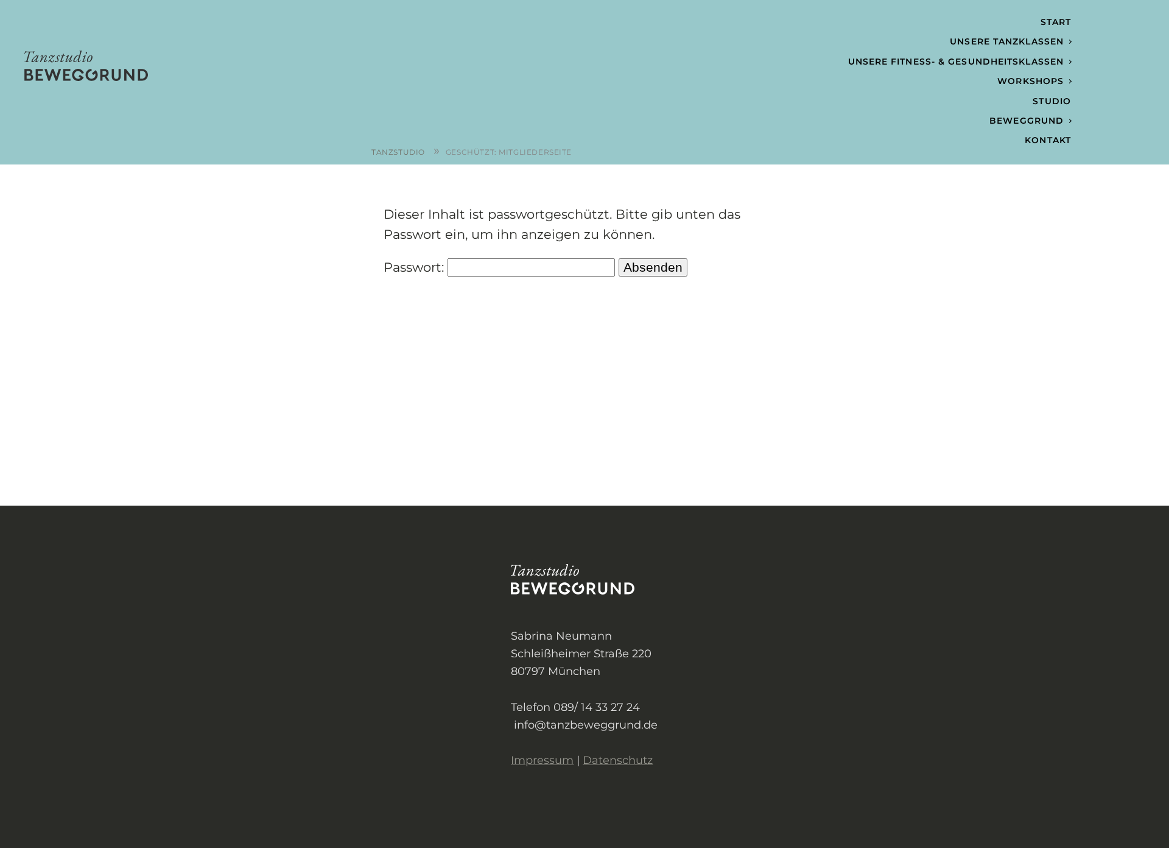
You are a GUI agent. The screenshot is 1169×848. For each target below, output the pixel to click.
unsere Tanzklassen (1007, 41)
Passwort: (416, 267)
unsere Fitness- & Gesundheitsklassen (956, 61)
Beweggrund (1026, 120)
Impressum (542, 760)
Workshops (1030, 81)
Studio (1052, 101)
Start (1056, 21)
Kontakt (1048, 140)
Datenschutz (618, 760)
